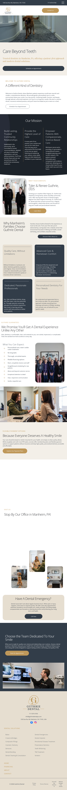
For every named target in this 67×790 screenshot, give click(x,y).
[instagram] (35, 722)
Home (6, 763)
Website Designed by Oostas (61, 784)
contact (7, 774)
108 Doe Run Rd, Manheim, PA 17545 (14, 3)
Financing (8, 767)
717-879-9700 (52, 3)
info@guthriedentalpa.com (34, 716)
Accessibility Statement (54, 784)
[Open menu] (63, 2)
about (7, 770)
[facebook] (31, 722)
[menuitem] (18, 734)
